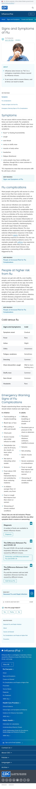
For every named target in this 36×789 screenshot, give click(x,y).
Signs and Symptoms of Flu (13, 179)
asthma (20, 242)
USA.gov (11, 785)
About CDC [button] (6, 753)
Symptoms (5, 97)
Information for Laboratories (11, 724)
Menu (31, 14)
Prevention (6, 639)
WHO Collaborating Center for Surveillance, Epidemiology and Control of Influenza (15, 731)
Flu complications (6, 101)
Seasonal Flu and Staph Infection (12, 624)
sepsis (15, 235)
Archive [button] (5, 767)
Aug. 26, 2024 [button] (9, 40)
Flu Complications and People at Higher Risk (15, 635)
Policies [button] (5, 757)
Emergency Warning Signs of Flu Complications (15, 108)
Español (18, 40)
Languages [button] (6, 762)
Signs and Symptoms (13, 19)
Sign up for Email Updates (13, 742)
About (3, 19)
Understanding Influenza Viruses (12, 727)
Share (31, 602)
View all (6, 699)
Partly (12, 612)
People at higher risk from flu (10, 104)
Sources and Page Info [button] (12, 602)
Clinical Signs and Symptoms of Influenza (15, 710)
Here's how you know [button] (8, 3)
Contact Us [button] (6, 748)
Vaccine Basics (7, 689)
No (19, 612)
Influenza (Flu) (7, 14)
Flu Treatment (7, 695)
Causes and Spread (27, 19)
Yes (5, 612)
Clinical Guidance (8, 706)
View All (6, 664)
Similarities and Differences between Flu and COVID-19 (17, 558)
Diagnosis (8, 534)
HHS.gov (4, 785)
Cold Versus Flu (10, 581)
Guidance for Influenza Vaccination (13, 713)
